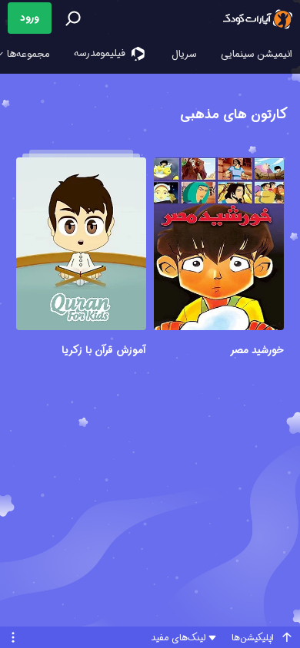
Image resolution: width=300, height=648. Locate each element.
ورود (29, 18)
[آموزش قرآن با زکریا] (81, 246)
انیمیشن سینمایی (256, 54)
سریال (184, 54)
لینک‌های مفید (178, 637)
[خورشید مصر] (219, 246)
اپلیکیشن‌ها (253, 637)
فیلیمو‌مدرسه (101, 53)
